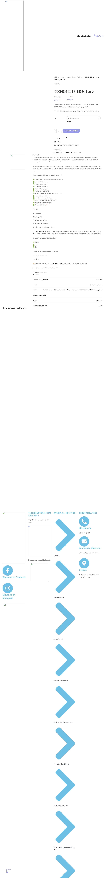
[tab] (57, 153)
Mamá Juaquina (39, 231)
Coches (62, 77)
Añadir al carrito (71, 131)
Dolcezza (57, 84)
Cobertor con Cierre (60, 290)
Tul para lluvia (84, 290)
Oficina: (83, 570)
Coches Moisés (71, 77)
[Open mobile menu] (2, 36)
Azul (91, 285)
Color (57, 119)
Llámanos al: (85, 528)
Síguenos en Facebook (14, 577)
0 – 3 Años (98, 279)
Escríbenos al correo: (89, 548)
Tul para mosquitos (96, 290)
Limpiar (69, 121)
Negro (100, 285)
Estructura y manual (73, 290)
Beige (95, 285)
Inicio (56, 77)
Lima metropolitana (56, 263)
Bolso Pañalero (48, 290)
